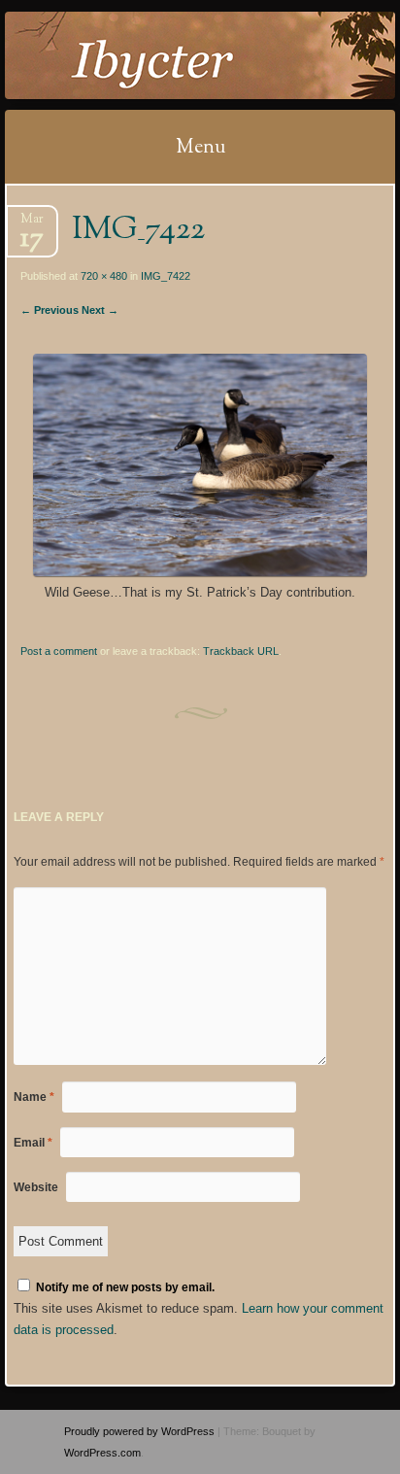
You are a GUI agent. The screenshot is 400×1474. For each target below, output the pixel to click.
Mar (32, 225)
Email (33, 1142)
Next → (100, 310)
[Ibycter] (165, 55)
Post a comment (58, 651)
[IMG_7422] (199, 572)
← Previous (49, 310)
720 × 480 (104, 276)
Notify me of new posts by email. (125, 1287)
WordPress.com (102, 1452)
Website (36, 1187)
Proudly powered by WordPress (139, 1431)
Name (34, 1097)
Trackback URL (241, 651)
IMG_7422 (165, 276)
